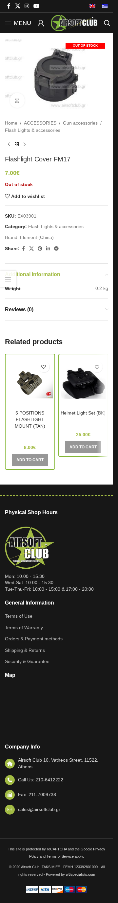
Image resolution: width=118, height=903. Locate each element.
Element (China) (37, 237)
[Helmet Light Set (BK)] (83, 382)
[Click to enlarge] (17, 100)
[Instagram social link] (26, 6)
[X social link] (17, 6)
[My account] (41, 23)
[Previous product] (9, 145)
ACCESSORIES (40, 123)
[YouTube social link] (36, 6)
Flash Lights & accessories (32, 130)
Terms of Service (60, 856)
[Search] (107, 23)
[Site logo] (74, 22)
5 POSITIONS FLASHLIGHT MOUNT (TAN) (30, 419)
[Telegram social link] (56, 248)
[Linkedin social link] (48, 248)
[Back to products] (17, 145)
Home (11, 123)
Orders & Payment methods (34, 638)
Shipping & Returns (25, 650)
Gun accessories (80, 123)
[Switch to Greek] (103, 6)
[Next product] (25, 145)
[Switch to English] (92, 6)
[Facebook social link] (9, 6)
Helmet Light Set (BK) (83, 413)
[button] (30, 460)
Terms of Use (18, 616)
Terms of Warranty (24, 627)
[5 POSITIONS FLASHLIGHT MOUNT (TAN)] (30, 382)
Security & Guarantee (27, 661)
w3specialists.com (80, 874)
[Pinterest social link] (40, 248)
